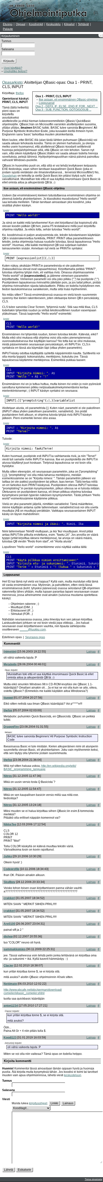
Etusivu (7, 24)
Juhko (8, 856)
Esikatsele (24, 1169)
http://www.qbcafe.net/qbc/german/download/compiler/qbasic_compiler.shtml (33, 991)
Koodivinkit (36, 24)
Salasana (7, 49)
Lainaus (68, 1103)
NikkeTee (10, 824)
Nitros (8, 776)
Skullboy (9, 882)
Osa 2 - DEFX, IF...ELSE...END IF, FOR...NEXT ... (66, 106)
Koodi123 (10, 1037)
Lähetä (8, 1169)
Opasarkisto (12, 82)
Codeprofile (11, 869)
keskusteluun (72, 1075)
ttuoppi (8, 697)
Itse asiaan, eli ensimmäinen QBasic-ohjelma (68, 99)
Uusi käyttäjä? (13, 68)
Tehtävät (83, 24)
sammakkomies (15, 949)
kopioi (6, 210)
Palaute (8, 29)
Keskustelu (53, 24)
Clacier (8, 965)
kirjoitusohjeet (38, 1103)
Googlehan (9, 175)
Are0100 (9, 923)
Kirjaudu (8, 61)
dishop (8, 936)
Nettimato (10, 983)
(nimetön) (10, 651)
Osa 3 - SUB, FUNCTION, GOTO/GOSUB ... (63, 109)
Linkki (54, 1103)
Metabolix (10, 664)
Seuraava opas (35, 637)
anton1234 (11, 1005)
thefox (20, 93)
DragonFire (11, 726)
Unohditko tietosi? (15, 71)
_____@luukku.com (33, 629)
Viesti (6, 1099)
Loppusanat (46, 103)
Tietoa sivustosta (93, 1179)
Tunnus (6, 41)
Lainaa (91, 651)
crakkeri (9, 898)
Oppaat (20, 24)
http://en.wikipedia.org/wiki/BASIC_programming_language (40, 767)
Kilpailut (69, 24)
